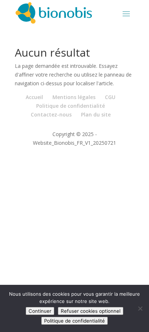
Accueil (34, 97)
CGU (110, 97)
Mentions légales (73, 97)
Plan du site (96, 114)
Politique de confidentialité (70, 105)
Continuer (40, 311)
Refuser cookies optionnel (90, 311)
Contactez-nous (51, 114)
